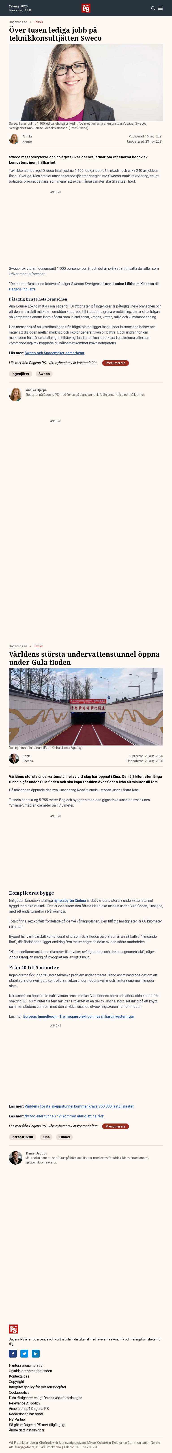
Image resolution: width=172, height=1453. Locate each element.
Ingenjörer (21, 374)
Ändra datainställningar (26, 1430)
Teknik (38, 22)
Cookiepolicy (19, 1392)
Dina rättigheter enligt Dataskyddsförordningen (45, 1398)
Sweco (44, 374)
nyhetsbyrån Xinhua (70, 900)
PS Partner (17, 1419)
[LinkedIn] (36, 1354)
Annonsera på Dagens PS (29, 1409)
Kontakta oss (19, 1376)
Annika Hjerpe (36, 390)
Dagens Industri (22, 289)
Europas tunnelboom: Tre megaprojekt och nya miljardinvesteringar (78, 1016)
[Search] (153, 8)
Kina (46, 1137)
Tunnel (64, 1137)
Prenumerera (115, 363)
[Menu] (160, 8)
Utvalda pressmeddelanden (30, 1371)
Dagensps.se (18, 22)
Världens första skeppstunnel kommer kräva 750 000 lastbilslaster (79, 1106)
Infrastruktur (23, 1137)
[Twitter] (24, 1354)
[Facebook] (13, 1354)
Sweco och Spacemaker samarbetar (54, 353)
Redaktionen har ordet (26, 1414)
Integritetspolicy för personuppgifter (37, 1387)
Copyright (16, 1382)
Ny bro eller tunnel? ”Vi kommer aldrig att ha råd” (64, 1116)
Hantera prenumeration (26, 1365)
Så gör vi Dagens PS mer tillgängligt (37, 1425)
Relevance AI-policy (24, 1403)
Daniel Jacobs (36, 1153)
